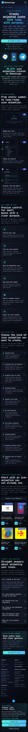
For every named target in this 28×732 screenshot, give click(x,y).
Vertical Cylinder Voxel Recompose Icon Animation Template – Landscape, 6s (7, 518)
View (6, 523)
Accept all (14, 721)
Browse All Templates (7, 682)
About (2, 662)
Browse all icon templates (13, 498)
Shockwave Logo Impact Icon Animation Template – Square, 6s (7, 543)
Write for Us (4, 664)
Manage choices (14, 728)
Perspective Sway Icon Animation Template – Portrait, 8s (20, 518)
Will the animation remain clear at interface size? (10, 614)
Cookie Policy (15, 718)
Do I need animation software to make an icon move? (11, 595)
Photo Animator (19, 664)
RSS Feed (3, 693)
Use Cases (3, 689)
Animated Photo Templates (5, 676)
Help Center (4, 696)
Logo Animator (18, 662)
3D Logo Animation (20, 675)
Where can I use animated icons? (10, 621)
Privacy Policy (6, 718)
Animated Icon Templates (5, 679)
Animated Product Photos (19, 681)
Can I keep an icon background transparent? (12, 608)
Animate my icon (15, 41)
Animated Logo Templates (5, 672)
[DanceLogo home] (8, 2)
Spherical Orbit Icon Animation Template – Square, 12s (20, 543)
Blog (2, 691)
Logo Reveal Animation (18, 672)
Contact (3, 666)
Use (3, 523)
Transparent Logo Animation (19, 678)
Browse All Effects (20, 686)
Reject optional (14, 725)
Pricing (3, 687)
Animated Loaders (19, 684)
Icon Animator (18, 666)
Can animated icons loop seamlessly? (10, 601)
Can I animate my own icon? (11, 579)
